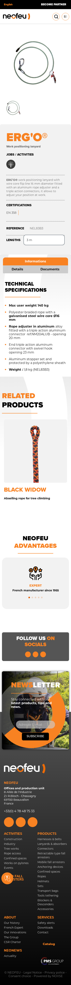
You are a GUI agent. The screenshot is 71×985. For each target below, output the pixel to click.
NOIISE (57, 976)
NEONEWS (13, 950)
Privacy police (55, 972)
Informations (35, 261)
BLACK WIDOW (25, 489)
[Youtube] (35, 654)
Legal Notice (32, 972)
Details (17, 269)
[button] (29, 597)
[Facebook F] (43, 654)
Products (46, 834)
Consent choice (19, 976)
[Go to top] (63, 882)
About (10, 917)
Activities (13, 834)
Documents (50, 269)
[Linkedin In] (28, 654)
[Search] (56, 17)
